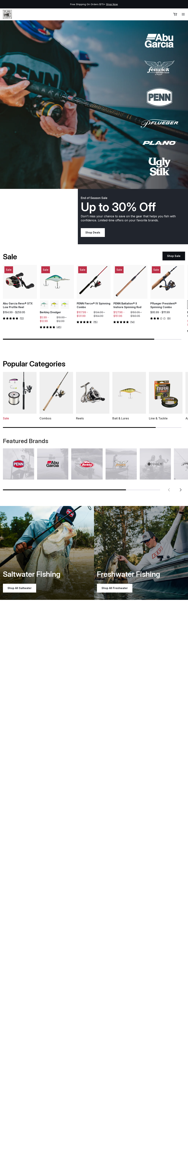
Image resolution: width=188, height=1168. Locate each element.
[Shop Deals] (94, 104)
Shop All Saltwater (20, 588)
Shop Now (150, 4)
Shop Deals (92, 232)
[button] (168, 489)
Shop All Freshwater (115, 588)
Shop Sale (173, 255)
